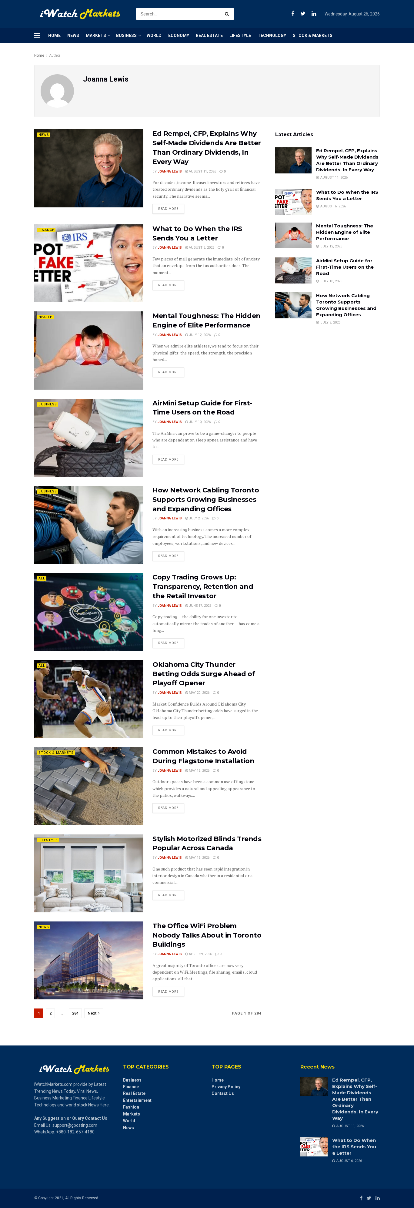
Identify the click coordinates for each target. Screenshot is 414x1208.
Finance (46, 230)
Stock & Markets (312, 35)
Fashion (131, 1107)
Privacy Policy (226, 1086)
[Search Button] (228, 14)
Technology (272, 35)
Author (54, 55)
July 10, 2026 (199, 422)
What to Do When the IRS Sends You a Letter (354, 1146)
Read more (168, 209)
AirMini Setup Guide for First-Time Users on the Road (345, 267)
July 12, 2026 (199, 335)
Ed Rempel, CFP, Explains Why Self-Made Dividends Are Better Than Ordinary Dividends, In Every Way (355, 1099)
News (73, 35)
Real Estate (209, 35)
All (41, 578)
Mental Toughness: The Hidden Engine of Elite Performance (344, 232)
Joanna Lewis (170, 171)
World (154, 35)
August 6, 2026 (201, 248)
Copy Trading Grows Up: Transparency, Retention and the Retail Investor (202, 586)
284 (75, 1013)
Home (54, 35)
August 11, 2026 (202, 171)
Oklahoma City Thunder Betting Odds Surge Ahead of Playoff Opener (203, 673)
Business (126, 35)
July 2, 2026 (198, 518)
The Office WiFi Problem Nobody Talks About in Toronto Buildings (206, 935)
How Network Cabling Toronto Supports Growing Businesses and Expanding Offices (205, 499)
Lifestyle (240, 35)
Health (45, 317)
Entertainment (137, 1100)
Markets (96, 35)
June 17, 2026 (199, 606)
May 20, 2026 (198, 693)
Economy (178, 35)
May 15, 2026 (198, 771)
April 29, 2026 (200, 954)
